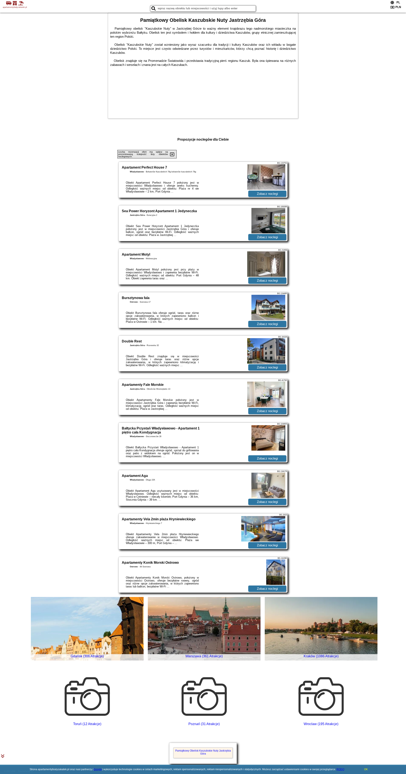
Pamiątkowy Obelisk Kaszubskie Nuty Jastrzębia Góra (203, 752)
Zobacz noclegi (267, 193)
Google (97, 769)
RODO (340, 769)
